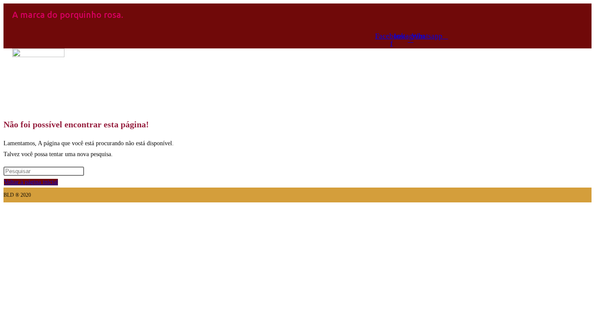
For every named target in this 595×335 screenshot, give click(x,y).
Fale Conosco (292, 102)
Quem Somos (216, 102)
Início (91, 102)
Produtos (147, 102)
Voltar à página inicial (31, 182)
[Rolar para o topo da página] (5, 208)
